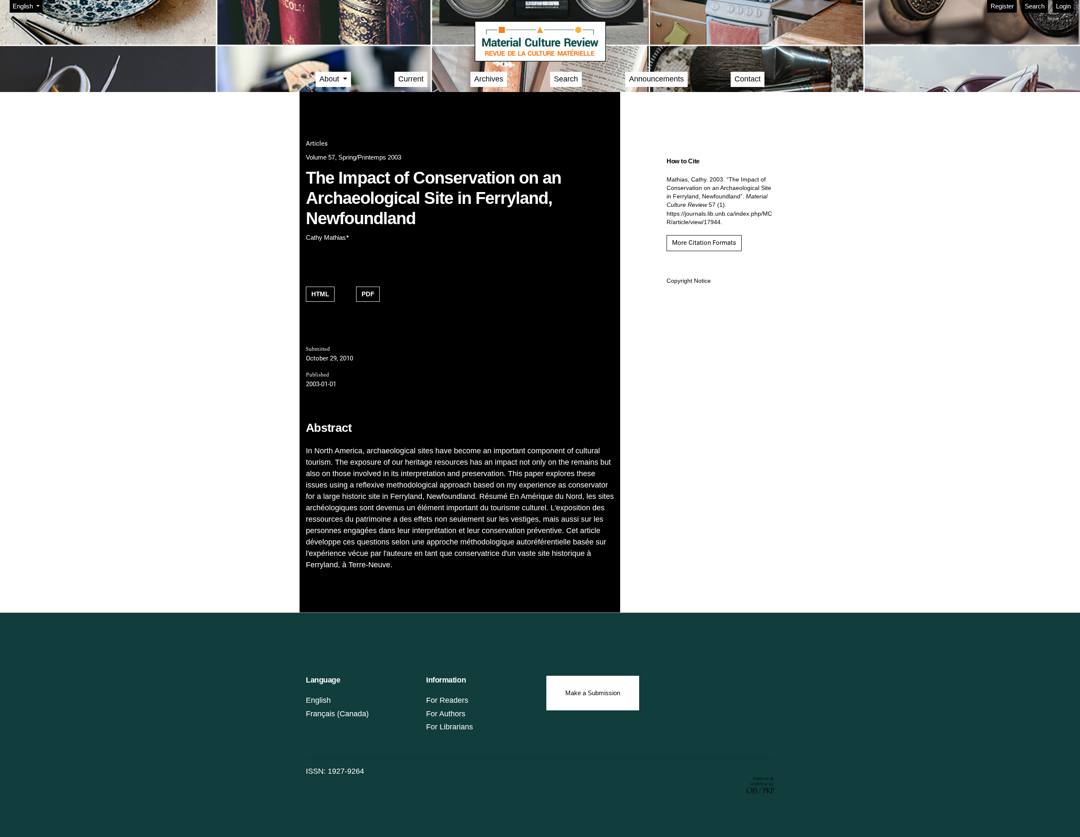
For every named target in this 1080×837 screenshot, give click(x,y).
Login (1063, 6)
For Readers (447, 700)
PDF (368, 294)
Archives (488, 79)
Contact (747, 79)
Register (1002, 6)
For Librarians (449, 727)
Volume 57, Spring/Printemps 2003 (353, 157)
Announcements (656, 79)
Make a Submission (592, 692)
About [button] (330, 79)
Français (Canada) (337, 714)
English (318, 700)
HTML (320, 294)
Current (411, 79)
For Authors (445, 714)
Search (1035, 6)
